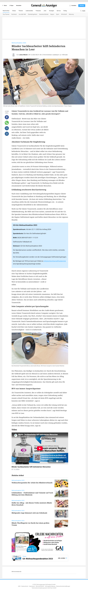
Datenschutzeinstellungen (63, 586)
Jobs (45, 11)
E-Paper (11, 5)
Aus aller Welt (22, 14)
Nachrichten (6, 11)
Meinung (71, 14)
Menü (5, 5)
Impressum (32, 586)
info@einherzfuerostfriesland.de (54, 261)
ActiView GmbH (52, 588)
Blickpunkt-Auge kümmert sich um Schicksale (29, 513)
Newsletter (18, 5)
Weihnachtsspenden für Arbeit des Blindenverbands (32, 483)
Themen (21, 11)
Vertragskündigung (50, 586)
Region (52, 14)
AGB (19, 586)
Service (59, 11)
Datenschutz (24, 586)
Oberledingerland (32, 14)
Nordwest (14, 14)
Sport (57, 14)
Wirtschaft (64, 14)
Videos (14, 11)
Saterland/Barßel (43, 14)
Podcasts (38, 11)
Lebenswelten (29, 11)
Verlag (65, 11)
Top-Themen (6, 14)
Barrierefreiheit (40, 586)
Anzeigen (51, 11)
